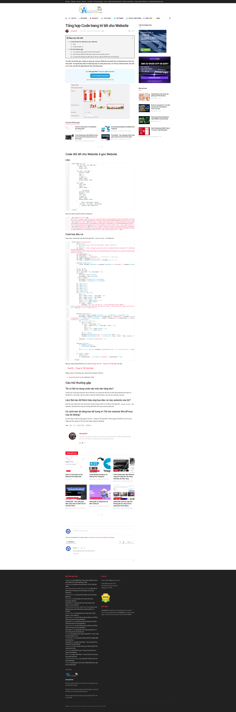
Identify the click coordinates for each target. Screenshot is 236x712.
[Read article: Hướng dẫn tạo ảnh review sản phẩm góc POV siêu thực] (144, 97)
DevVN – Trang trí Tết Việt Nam (81, 368)
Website (88, 425)
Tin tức (105, 1)
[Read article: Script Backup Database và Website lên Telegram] (105, 129)
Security (79, 1)
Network (73, 1)
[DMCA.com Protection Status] (105, 598)
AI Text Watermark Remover (156, 1)
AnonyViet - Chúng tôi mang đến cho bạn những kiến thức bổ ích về (86, 706)
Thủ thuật (89, 1)
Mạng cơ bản (95, 471)
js (74, 425)
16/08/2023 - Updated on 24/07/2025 (123, 508)
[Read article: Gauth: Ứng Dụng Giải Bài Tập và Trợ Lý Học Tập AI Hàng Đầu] (144, 131)
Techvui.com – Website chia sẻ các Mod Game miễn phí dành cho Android (81, 609)
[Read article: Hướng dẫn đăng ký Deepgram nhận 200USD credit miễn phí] (144, 120)
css (71, 425)
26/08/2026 (155, 121)
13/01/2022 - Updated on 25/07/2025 (89, 31)
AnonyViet (74, 31)
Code (102, 31)
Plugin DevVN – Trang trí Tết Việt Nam (104, 364)
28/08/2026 (155, 98)
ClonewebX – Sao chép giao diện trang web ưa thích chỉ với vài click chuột (75, 504)
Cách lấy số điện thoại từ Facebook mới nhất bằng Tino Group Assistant (81, 590)
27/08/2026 (155, 111)
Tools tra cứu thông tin (128, 1)
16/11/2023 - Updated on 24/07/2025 (99, 506)
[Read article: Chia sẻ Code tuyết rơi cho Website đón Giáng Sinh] (69, 129)
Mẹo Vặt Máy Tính (72, 498)
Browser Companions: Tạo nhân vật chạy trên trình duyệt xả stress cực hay (160, 106)
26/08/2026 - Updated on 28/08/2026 (149, 136)
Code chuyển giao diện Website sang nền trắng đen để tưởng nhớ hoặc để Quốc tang (86, 136)
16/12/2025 (79, 131)
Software (84, 1)
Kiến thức (67, 1)
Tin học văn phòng (98, 1)
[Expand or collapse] (132, 38)
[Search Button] (170, 18)
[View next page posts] (101, 147)
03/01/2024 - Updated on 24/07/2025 (121, 139)
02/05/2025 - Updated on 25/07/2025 (121, 131)
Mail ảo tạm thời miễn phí (114, 1)
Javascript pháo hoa (75, 377)
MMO (158, 18)
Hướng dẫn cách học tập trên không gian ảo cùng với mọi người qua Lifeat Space (122, 504)
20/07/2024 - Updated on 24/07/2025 (85, 141)
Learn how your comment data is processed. (101, 537)
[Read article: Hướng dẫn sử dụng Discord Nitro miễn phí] (100, 492)
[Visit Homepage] (90, 9)
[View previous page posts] (98, 147)
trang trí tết (80, 425)
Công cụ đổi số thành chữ (141, 1)
